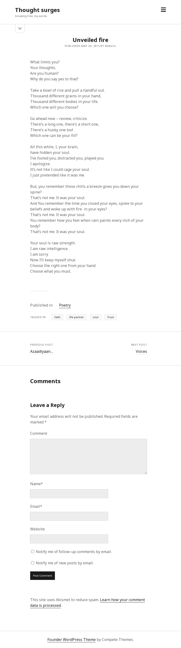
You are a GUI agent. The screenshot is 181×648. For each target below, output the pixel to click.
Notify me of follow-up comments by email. (74, 551)
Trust (110, 317)
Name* (36, 483)
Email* (36, 506)
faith (57, 317)
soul (95, 317)
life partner (76, 317)
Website (37, 529)
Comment (38, 433)
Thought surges (37, 10)
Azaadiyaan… (41, 351)
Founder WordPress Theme (71, 639)
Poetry (65, 305)
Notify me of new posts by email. (65, 563)
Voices (141, 351)
